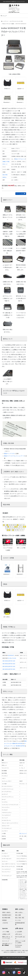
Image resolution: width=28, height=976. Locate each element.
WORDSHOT (11, 655)
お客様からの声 (6, 934)
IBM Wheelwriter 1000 (9, 661)
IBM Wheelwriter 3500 (9, 669)
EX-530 (9, 658)
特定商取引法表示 (6, 915)
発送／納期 (18, 915)
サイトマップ (5, 941)
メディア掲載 (5, 931)
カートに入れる (20, 193)
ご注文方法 (5, 922)
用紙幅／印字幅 (6, 161)
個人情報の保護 (6, 917)
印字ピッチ (5, 164)
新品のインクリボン (9, 453)
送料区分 (4, 177)
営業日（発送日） (6, 912)
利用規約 (4, 920)
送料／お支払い (19, 912)
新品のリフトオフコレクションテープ (14, 456)
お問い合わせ (18, 934)
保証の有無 (5, 174)
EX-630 (14, 658)
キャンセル (18, 920)
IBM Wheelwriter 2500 (9, 663)
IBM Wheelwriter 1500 (9, 666)
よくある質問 (18, 931)
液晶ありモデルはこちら (20, 159)
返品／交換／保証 (19, 917)
